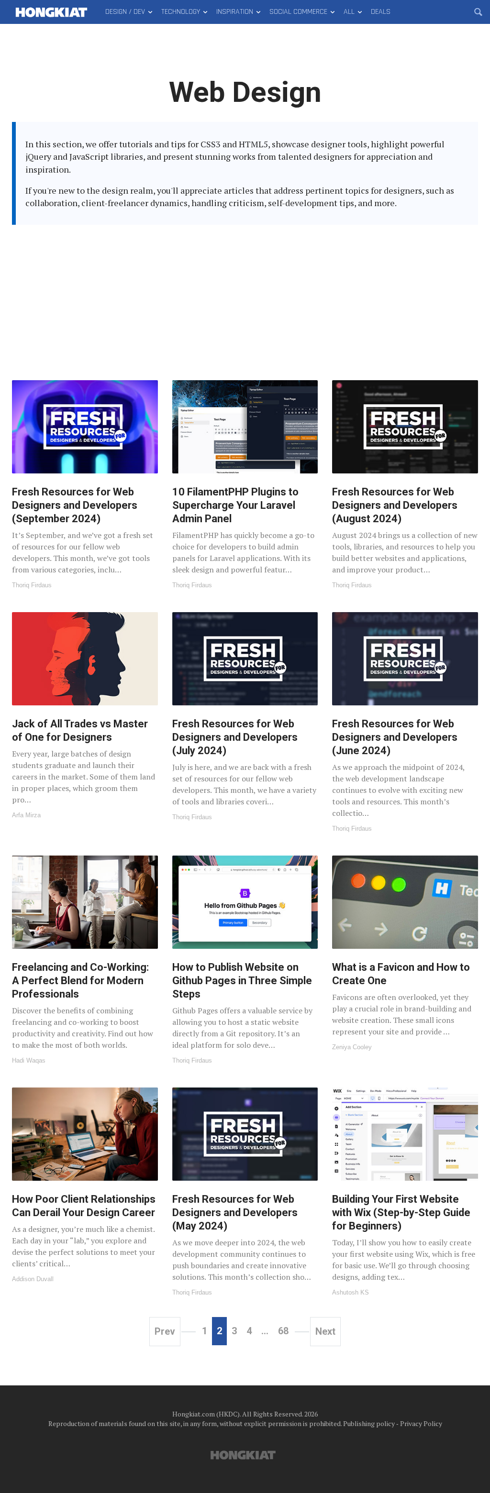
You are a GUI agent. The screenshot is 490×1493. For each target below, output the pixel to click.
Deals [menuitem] (380, 12)
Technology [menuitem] (180, 12)
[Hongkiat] (51, 12)
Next (325, 1331)
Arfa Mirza (26, 815)
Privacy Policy (421, 1423)
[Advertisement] (245, 296)
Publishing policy (369, 1423)
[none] (85, 484)
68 (283, 1331)
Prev (165, 1331)
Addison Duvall (33, 1279)
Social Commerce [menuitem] (298, 12)
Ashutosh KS (350, 1292)
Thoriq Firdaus (32, 585)
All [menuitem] (349, 12)
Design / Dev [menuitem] (125, 12)
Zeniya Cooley (352, 1047)
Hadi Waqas (28, 1060)
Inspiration (234, 12)
